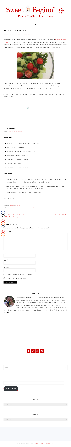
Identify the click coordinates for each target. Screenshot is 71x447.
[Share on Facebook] (3, 212)
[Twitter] (33, 351)
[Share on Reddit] (3, 223)
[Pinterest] (42, 351)
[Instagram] (37, 351)
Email (6, 260)
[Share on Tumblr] (3, 227)
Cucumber (12, 207)
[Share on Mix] (3, 234)
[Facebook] (28, 351)
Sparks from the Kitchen (15, 132)
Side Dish (12, 205)
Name (6, 253)
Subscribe (11, 388)
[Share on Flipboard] (3, 231)
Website (6, 267)
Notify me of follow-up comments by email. (18, 274)
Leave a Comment (28, 34)
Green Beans (19, 207)
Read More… (8, 312)
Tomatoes (29, 207)
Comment (7, 232)
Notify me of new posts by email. (15, 278)
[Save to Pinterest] (3, 220)
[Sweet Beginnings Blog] (35, 19)
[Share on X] (3, 216)
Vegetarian (17, 205)
